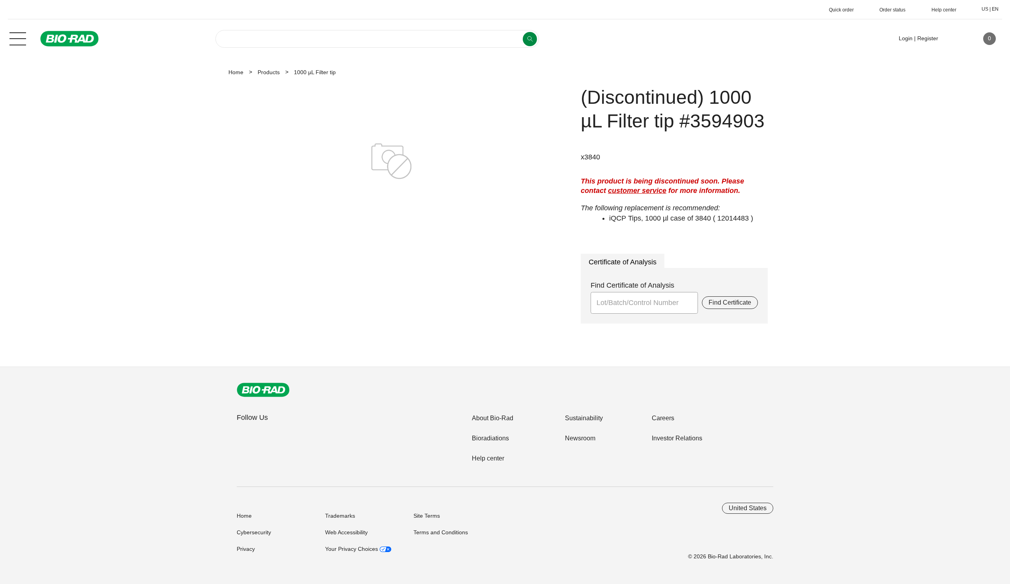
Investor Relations (677, 438)
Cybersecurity (254, 532)
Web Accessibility (346, 532)
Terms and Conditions (440, 532)
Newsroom (580, 438)
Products (269, 72)
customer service (637, 191)
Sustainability (584, 418)
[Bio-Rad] (263, 390)
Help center (488, 458)
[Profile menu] (955, 39)
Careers (663, 418)
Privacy (246, 549)
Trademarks (340, 516)
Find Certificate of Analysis (632, 285)
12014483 (733, 218)
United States (748, 508)
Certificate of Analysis (622, 262)
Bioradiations (490, 438)
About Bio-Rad (492, 418)
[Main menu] (18, 38)
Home (235, 72)
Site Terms (426, 516)
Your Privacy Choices (352, 549)
